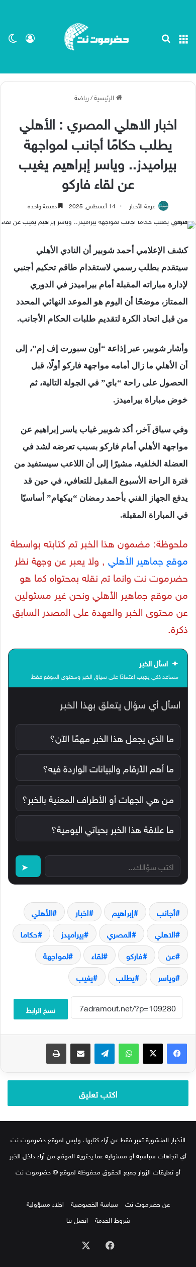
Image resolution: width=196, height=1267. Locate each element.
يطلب (125, 977)
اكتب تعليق (98, 1092)
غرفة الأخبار (142, 205)
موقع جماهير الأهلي (148, 559)
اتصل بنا (77, 1219)
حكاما (29, 933)
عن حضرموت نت (147, 1203)
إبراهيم (123, 912)
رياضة (81, 97)
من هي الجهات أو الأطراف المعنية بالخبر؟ (98, 798)
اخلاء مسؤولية (45, 1203)
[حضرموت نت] (98, 36)
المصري (119, 933)
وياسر (166, 977)
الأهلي (42, 912)
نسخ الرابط (40, 1009)
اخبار (82, 912)
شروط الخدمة (112, 1219)
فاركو (134, 955)
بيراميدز (72, 933)
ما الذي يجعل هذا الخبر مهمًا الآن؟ (112, 737)
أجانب (166, 912)
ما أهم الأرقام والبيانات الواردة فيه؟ (108, 767)
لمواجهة (55, 955)
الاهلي (165, 933)
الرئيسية (105, 97)
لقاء (97, 955)
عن (170, 955)
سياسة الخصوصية (94, 1203)
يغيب (84, 977)
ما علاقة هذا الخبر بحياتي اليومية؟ (112, 828)
